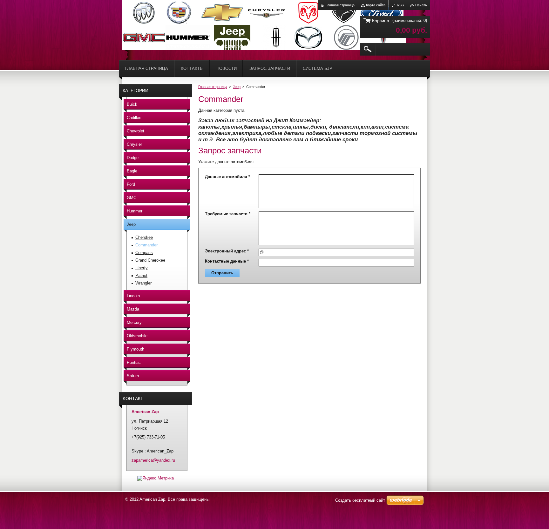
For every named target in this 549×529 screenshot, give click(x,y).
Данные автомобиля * (227, 176)
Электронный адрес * (227, 251)
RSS (400, 5)
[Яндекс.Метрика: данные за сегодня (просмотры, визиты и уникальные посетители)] (155, 478)
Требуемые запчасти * (227, 213)
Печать (421, 5)
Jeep (237, 87)
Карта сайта (375, 5)
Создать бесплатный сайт (360, 500)
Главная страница (212, 87)
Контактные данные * (227, 261)
